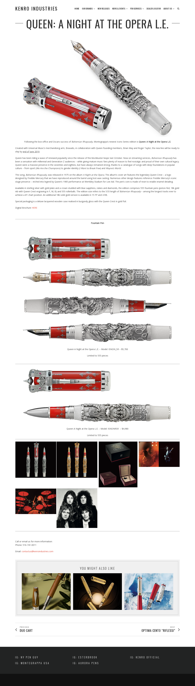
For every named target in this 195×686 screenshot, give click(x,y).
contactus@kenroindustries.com (37, 551)
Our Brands (87, 8)
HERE (34, 207)
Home (76, 8)
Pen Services (136, 8)
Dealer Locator (154, 8)
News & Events (118, 8)
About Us (167, 8)
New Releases (104, 8)
